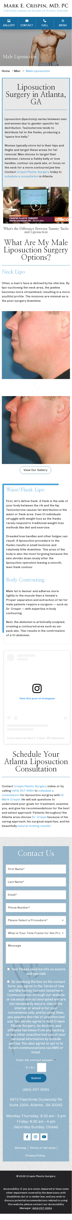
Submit (36, 1078)
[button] (35, 205)
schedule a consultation (21, 176)
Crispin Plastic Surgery (33, 172)
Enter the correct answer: (36, 1060)
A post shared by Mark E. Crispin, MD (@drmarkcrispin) (39, 738)
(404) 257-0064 (36, 1089)
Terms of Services (42, 1148)
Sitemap (20, 1148)
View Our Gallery (35, 470)
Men (17, 71)
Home (6, 71)
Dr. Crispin (39, 817)
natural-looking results (33, 826)
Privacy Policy (35, 1155)
